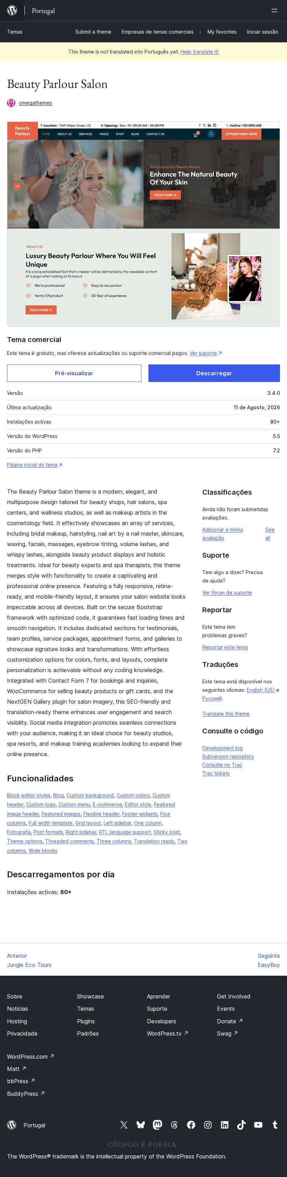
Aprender (158, 996)
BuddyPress (26, 1093)
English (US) (261, 690)
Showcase (90, 996)
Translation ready (154, 841)
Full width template (50, 823)
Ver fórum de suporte (227, 593)
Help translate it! (200, 52)
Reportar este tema (225, 647)
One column (148, 823)
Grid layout (88, 823)
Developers (161, 1021)
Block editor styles (28, 795)
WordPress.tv (168, 1033)
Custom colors (133, 795)
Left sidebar (117, 823)
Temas (14, 32)
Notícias (17, 1008)
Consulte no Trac (222, 765)
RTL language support (125, 832)
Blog (58, 795)
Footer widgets (140, 814)
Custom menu (74, 804)
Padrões (88, 1033)
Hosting (17, 1021)
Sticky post (167, 832)
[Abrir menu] (276, 10)
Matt (17, 1068)
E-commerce (107, 804)
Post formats (48, 832)
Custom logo (41, 804)
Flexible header (101, 814)
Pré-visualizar (74, 373)
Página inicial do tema (32, 465)
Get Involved (234, 996)
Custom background (90, 795)
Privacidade (22, 1033)
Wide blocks (43, 851)
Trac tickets (216, 773)
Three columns (114, 841)
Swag (227, 1033)
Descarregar (214, 373)
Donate (230, 1021)
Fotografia (19, 832)
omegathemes (35, 103)
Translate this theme (226, 714)
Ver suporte (203, 353)
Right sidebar (81, 832)
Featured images (61, 814)
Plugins (86, 1021)
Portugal (34, 1125)
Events (226, 1008)
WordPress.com (31, 1056)
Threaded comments (69, 841)
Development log (222, 748)
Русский (212, 698)
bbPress (21, 1081)
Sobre (14, 996)
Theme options (24, 841)
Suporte (157, 1008)
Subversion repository (228, 756)
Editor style (138, 804)
